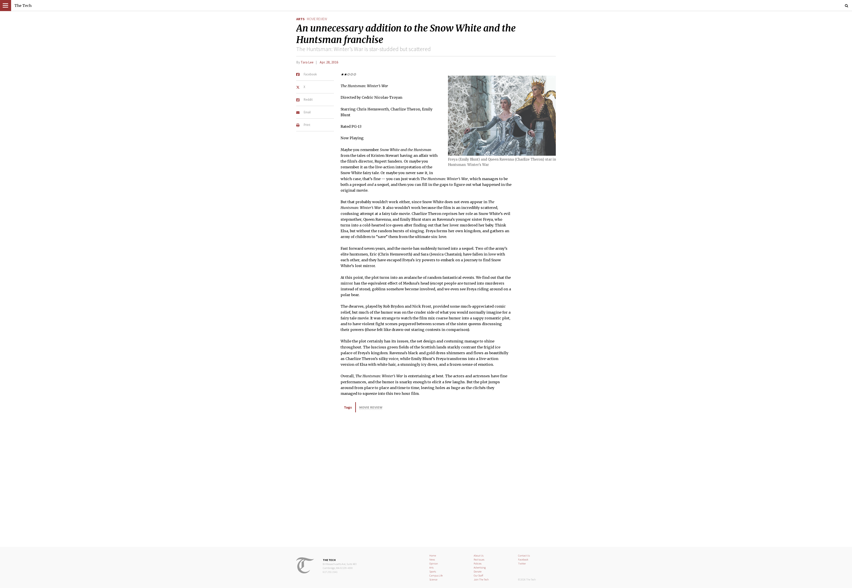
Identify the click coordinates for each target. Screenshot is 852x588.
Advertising (480, 567)
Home (432, 555)
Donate (477, 571)
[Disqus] (426, 478)
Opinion (433, 563)
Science (433, 579)
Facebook (523, 559)
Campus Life (436, 575)
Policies (477, 563)
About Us (478, 555)
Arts (300, 19)
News (432, 559)
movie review (317, 19)
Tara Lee (307, 62)
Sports (432, 571)
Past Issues (479, 559)
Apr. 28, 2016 (329, 62)
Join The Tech (481, 579)
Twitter (522, 563)
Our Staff (478, 575)
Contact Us (524, 555)
